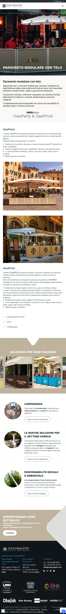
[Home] (16, 549)
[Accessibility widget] (63, 611)
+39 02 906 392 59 (53, 565)
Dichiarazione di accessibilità (32, 612)
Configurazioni (12, 327)
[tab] (33, 316)
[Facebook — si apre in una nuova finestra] (44, 571)
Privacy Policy (35, 609)
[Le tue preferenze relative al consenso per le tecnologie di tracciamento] (3, 611)
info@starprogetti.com (52, 567)
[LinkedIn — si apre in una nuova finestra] (50, 571)
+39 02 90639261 (53, 562)
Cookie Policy (15, 612)
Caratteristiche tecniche (15, 317)
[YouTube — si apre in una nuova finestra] (54, 571)
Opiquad (59, 609)
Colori (8, 322)
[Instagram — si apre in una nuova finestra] (47, 571)
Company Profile (21, 609)
